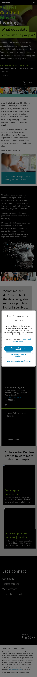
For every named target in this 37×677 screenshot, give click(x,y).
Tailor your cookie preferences (18, 361)
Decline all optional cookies (18, 355)
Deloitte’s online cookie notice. (23, 340)
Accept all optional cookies (18, 349)
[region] (18, 338)
